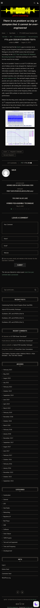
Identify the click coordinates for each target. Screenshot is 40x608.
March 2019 (6, 408)
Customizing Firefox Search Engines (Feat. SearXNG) (17, 305)
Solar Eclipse (7, 533)
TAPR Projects (7, 538)
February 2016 (7, 464)
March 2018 (6, 425)
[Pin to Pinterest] (29, 163)
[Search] (34, 3)
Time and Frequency (9, 546)
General (5, 499)
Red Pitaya (6, 521)
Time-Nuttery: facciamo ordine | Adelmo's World (16, 353)
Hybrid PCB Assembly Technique (20, 203)
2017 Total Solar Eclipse (20, 54)
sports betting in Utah (10, 78)
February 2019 (7, 412)
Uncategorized (7, 551)
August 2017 (7, 447)
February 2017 (7, 455)
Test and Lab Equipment (10, 542)
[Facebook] (17, 592)
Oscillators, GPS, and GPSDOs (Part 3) (13, 318)
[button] (3, 206)
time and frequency (8, 155)
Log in (3, 565)
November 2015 (8, 472)
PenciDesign (33, 599)
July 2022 (6, 382)
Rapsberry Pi (7, 516)
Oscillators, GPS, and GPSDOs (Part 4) (13, 314)
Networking (6, 512)
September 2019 (8, 395)
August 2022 (7, 378)
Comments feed (6, 573)
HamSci (19, 47)
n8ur (16, 42)
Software (6, 529)
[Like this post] (22, 163)
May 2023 (6, 374)
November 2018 (8, 417)
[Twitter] (22, 592)
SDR (4, 525)
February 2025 (7, 370)
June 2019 (6, 399)
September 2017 (8, 442)
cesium (5, 151)
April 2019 (6, 404)
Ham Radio (12, 33)
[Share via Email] (31, 163)
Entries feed (5, 569)
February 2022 (7, 387)
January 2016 (7, 468)
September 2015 (8, 481)
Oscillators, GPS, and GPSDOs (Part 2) (13, 322)
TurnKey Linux (29, 607)
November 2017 (8, 438)
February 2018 (7, 429)
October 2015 (7, 477)
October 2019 (7, 391)
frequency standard (16, 151)
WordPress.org (6, 578)
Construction (6, 495)
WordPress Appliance (12, 607)
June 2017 (6, 451)
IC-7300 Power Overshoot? (19, 336)
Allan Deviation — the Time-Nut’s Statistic (18, 354)
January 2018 (7, 434)
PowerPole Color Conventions (24, 349)
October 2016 (7, 459)
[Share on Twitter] (27, 163)
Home (3, 33)
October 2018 (7, 421)
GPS (4, 504)
